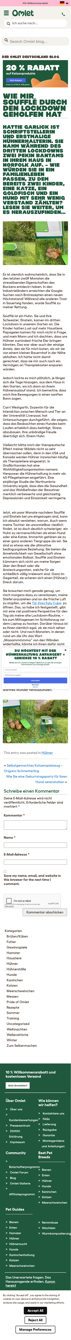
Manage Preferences (35, 1329)
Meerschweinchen (20, 991)
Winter (12, 1040)
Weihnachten (17, 1029)
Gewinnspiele (17, 947)
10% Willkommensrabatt (35, 3)
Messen (12, 996)
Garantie (49, 1135)
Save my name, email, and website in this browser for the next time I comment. (32, 880)
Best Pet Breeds (45, 1155)
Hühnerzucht (18, 1244)
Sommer (13, 1013)
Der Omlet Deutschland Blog (30, 57)
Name (9, 837)
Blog (13, 1178)
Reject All (35, 1320)
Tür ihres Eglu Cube (46, 603)
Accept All (35, 1310)
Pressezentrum (20, 1125)
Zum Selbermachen (22, 1046)
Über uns (16, 1109)
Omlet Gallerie (20, 1183)
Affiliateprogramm (22, 1194)
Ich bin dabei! (35, 680)
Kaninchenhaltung (22, 1255)
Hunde (12, 975)
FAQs (46, 1119)
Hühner (47, 753)
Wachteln (48, 1228)
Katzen (12, 985)
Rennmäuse (50, 1222)
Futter (11, 942)
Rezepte (13, 1007)
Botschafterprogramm (24, 1167)
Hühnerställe (16, 969)
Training (13, 1018)
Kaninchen (15, 980)
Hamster (13, 953)
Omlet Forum (19, 1172)
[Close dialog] (66, 650)
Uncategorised (18, 1024)
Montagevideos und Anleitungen (53, 1143)
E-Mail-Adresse (16, 854)
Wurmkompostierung (56, 1233)
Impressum (17, 1142)
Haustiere (14, 958)
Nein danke (35, 684)
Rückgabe (50, 1129)
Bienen (46, 1169)
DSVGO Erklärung (15, 1133)
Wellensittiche (17, 1035)
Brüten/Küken (17, 936)
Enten (46, 1175)
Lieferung (49, 1124)
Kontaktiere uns (53, 1113)
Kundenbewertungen (23, 1120)
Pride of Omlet (18, 1002)
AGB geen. (35, 687)
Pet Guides (15, 1209)
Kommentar (14, 815)
